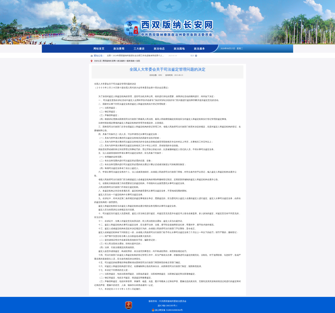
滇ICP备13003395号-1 (167, 305)
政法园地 (179, 48)
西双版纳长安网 (109, 61)
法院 (138, 61)
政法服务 (199, 48)
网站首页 (99, 48)
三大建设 (139, 48)
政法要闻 (119, 48)
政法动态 (159, 48)
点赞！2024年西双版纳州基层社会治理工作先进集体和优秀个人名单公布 (138, 56)
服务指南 (130, 61)
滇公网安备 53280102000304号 (169, 310)
